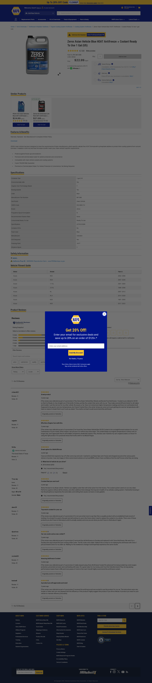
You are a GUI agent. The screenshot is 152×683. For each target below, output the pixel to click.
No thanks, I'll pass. (76, 359)
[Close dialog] (104, 314)
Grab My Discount (76, 353)
